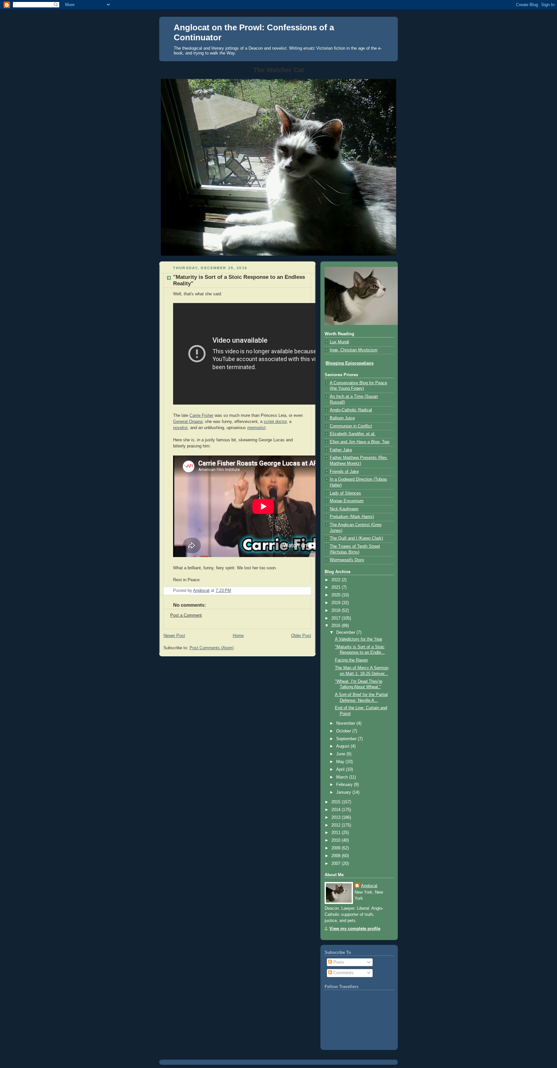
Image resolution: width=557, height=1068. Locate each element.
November (346, 723)
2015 (336, 802)
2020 (336, 595)
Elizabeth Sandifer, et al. (353, 434)
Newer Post (174, 635)
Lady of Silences (345, 493)
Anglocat (369, 886)
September (347, 739)
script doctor (275, 421)
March (342, 777)
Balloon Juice (342, 418)
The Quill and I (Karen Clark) (356, 538)
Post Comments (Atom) (212, 648)
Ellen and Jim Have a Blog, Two (359, 442)
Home (238, 635)
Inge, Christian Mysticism (353, 350)
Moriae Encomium (347, 501)
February (345, 784)
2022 (336, 580)
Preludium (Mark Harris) (352, 516)
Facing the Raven (351, 660)
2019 (336, 603)
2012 (336, 825)
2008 (336, 856)
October (344, 731)
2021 (336, 587)
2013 (336, 817)
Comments (343, 973)
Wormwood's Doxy (347, 560)
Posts (338, 962)
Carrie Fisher (201, 415)
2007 (336, 863)
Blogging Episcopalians (350, 363)
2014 (336, 810)
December (346, 632)
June (341, 754)
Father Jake (341, 450)
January (344, 792)
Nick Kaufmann (344, 509)
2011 (336, 832)
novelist (180, 428)
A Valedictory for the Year (358, 639)
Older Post (301, 635)
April (341, 769)
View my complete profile (354, 928)
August (343, 746)
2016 (336, 625)
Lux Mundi (339, 342)
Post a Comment (186, 615)
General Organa (187, 421)
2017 (336, 618)
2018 (336, 610)
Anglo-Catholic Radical (351, 410)
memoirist (256, 428)
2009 (336, 848)
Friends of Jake (344, 471)
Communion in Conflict (351, 426)
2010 (336, 840)
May (341, 761)
